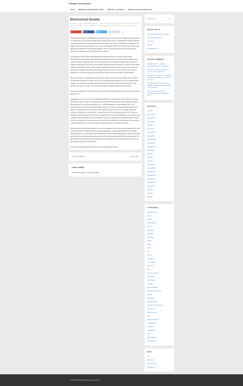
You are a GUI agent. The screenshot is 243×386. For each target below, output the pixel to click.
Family (149, 248)
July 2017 (150, 189)
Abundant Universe (152, 212)
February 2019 (151, 132)
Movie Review (151, 276)
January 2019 (151, 136)
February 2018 (151, 164)
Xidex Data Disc (151, 341)
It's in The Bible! (151, 262)
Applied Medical (151, 223)
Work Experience (152, 337)
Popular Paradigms (76, 25)
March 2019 (150, 128)
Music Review (151, 280)
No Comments (91, 25)
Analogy (111, 23)
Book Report (150, 230)
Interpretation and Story (162, 66)
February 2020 (151, 118)
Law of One (150, 266)
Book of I (149, 226)
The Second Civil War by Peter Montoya (158, 34)
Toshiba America (151, 323)
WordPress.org (151, 367)
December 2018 (151, 139)
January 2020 (151, 121)
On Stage (149, 283)
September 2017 (151, 182)
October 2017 (151, 179)
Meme (123, 23)
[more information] (122, 32)
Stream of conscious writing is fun (140, 9)
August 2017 (150, 186)
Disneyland (150, 233)
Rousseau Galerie (152, 301)
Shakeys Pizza (151, 308)
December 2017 (151, 171)
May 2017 (150, 196)
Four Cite (149, 45)
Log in (149, 356)
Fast (148, 251)
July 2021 (150, 111)
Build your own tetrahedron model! (90, 9)
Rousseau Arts (151, 298)
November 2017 (151, 175)
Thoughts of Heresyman (79, 4)
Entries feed (150, 360)
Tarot (148, 316)
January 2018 (151, 168)
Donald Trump (131, 25)
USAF (149, 334)
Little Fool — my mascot (115, 9)
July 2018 (150, 153)
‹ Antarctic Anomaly (78, 156)
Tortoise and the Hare (153, 319)
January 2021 (151, 114)
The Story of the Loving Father (155, 71)
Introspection (150, 258)
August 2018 (150, 150)
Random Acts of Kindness (154, 291)
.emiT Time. (150, 41)
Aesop (149, 215)
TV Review (150, 326)
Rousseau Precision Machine (155, 305)
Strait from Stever (152, 312)
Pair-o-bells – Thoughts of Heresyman (157, 69)
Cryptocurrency (121, 25)
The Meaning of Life (152, 48)
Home (73, 9)
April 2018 (150, 161)
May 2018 (150, 157)
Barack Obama (110, 25)
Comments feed (151, 363)
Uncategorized (151, 330)
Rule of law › (134, 156)
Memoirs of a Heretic (132, 23)
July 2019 (150, 125)
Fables (149, 244)
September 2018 (151, 146)
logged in (83, 172)
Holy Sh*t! (118, 23)
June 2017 (150, 193)
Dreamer (149, 240)
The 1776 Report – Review (154, 37)
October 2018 (151, 143)
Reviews (149, 294)
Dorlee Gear (150, 237)
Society (72, 28)
